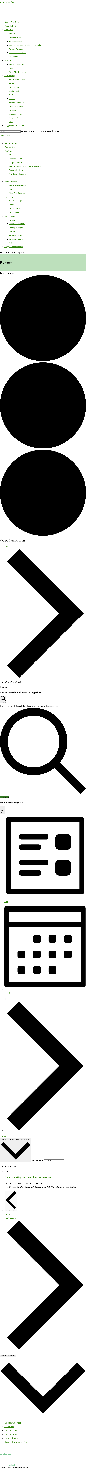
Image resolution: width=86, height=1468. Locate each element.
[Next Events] (45, 1130)
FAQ (11, 243)
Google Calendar (12, 1423)
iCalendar (9, 1426)
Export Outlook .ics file (15, 1442)
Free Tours (13, 178)
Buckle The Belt (10, 143)
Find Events (5, 797)
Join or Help (9, 197)
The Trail (8, 151)
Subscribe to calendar (8, 1355)
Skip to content (7, 2)
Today (3, 1136)
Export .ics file (11, 1438)
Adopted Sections (16, 163)
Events (12, 189)
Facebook (11, 1465)
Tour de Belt (9, 147)
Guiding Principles (16, 228)
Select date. (38, 1160)
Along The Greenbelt (17, 193)
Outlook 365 (10, 1430)
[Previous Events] (5, 999)
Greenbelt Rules (15, 159)
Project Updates (15, 235)
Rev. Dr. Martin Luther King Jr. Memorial (25, 166)
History (12, 220)
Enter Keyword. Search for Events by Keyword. (23, 706)
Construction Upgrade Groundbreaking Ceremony (28, 1177)
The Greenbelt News (17, 185)
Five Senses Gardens (17, 174)
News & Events (10, 182)
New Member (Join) (17, 201)
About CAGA (9, 216)
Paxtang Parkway (16, 170)
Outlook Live (10, 1434)
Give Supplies (14, 208)
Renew (12, 205)
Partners (12, 231)
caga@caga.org (5, 1454)
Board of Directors (17, 224)
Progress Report (16, 239)
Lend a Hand (14, 212)
